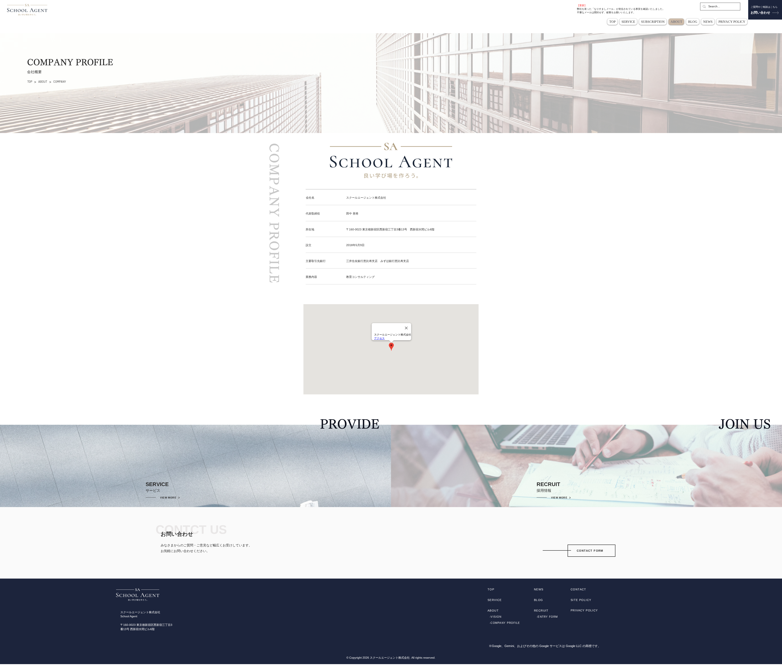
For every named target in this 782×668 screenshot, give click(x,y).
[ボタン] (765, 10)
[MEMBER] (547, 623)
